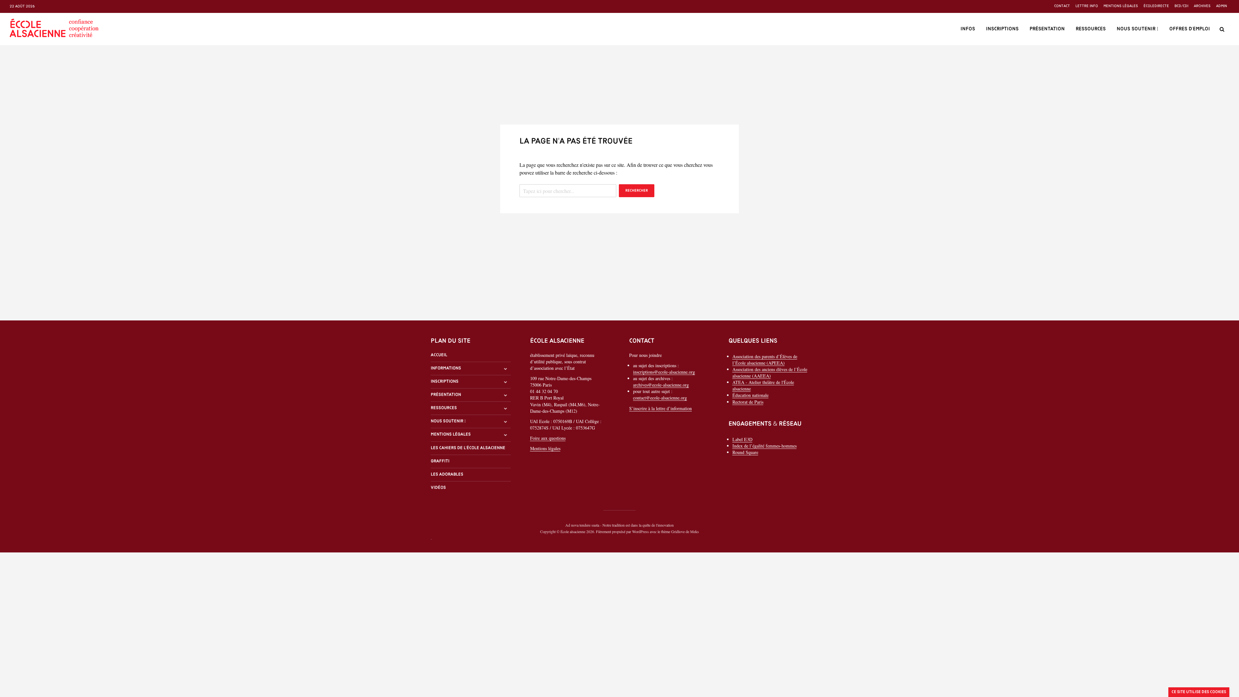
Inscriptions (1002, 29)
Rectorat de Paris (747, 402)
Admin (1221, 6)
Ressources (1091, 29)
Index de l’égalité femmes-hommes (764, 446)
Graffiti (440, 461)
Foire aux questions (548, 438)
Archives (1202, 6)
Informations (446, 368)
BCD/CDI (1181, 6)
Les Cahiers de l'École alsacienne (468, 448)
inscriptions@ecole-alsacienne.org (664, 372)
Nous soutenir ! (1137, 29)
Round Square (745, 452)
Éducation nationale (750, 395)
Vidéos (438, 488)
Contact (1062, 6)
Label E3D (742, 439)
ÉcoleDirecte (1156, 6)
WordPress (640, 531)
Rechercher (636, 191)
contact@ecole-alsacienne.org (660, 398)
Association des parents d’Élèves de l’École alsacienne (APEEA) (764, 359)
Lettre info (1086, 6)
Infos (968, 29)
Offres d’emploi (1189, 29)
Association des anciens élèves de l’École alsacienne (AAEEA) (769, 372)
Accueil (439, 355)
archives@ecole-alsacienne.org (661, 385)
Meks (694, 531)
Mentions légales (1120, 6)
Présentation (1047, 29)
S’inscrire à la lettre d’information (660, 408)
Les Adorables (447, 474)
